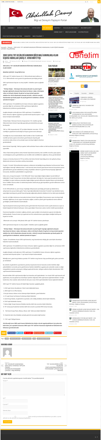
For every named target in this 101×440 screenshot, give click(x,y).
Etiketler (91, 93)
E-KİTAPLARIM (36, 28)
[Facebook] (87, 2)
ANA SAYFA (4, 28)
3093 (7, 338)
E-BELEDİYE (27, 36)
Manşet (10, 47)
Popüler (77, 93)
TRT (34, 338)
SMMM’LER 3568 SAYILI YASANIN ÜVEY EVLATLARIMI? (56, 80)
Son (71, 93)
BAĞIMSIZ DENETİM (23, 28)
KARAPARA (57, 28)
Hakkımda (20, 1)
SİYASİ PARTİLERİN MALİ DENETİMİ (12, 36)
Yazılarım (44, 61)
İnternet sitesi (7, 410)
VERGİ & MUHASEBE (70, 32)
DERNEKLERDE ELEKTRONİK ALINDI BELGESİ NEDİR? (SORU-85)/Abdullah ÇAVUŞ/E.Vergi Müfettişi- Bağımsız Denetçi (83, 302)
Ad (4, 398)
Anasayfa (3, 47)
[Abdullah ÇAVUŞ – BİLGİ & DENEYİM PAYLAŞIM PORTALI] (50, 14)
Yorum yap (57, 61)
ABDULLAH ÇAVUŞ (15, 338)
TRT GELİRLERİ (47, 28)
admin (6, 61)
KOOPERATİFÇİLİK (83, 32)
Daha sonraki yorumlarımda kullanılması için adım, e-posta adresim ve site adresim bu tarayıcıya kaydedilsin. (32, 417)
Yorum (5, 380)
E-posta (5, 404)
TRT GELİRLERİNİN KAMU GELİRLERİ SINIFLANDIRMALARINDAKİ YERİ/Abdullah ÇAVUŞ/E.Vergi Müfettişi (54, 366)
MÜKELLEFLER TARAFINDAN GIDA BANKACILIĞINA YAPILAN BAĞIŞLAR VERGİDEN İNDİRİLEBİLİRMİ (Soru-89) (46, 42)
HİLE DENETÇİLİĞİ (86, 28)
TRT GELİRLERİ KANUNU (43, 338)
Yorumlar (84, 93)
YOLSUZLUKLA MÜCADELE (70, 28)
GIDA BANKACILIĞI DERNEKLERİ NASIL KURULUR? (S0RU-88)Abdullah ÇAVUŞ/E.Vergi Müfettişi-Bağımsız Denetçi (83, 133)
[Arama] (99, 1)
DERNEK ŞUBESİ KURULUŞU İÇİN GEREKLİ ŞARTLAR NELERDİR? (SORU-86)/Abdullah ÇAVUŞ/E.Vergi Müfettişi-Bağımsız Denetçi (89, 154)
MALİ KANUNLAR (27, 338)
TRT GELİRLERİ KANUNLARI (34, 61)
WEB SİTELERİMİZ (37, 36)
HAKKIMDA (11, 28)
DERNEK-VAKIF (58, 32)
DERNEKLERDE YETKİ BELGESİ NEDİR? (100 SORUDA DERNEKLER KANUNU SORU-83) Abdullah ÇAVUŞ (82, 319)
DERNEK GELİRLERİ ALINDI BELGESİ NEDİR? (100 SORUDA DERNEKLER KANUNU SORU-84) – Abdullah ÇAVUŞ (84, 311)
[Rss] (85, 2)
